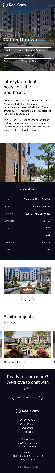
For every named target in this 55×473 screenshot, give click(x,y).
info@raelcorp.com (27, 443)
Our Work (27, 427)
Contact (27, 431)
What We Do (27, 423)
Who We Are (27, 419)
